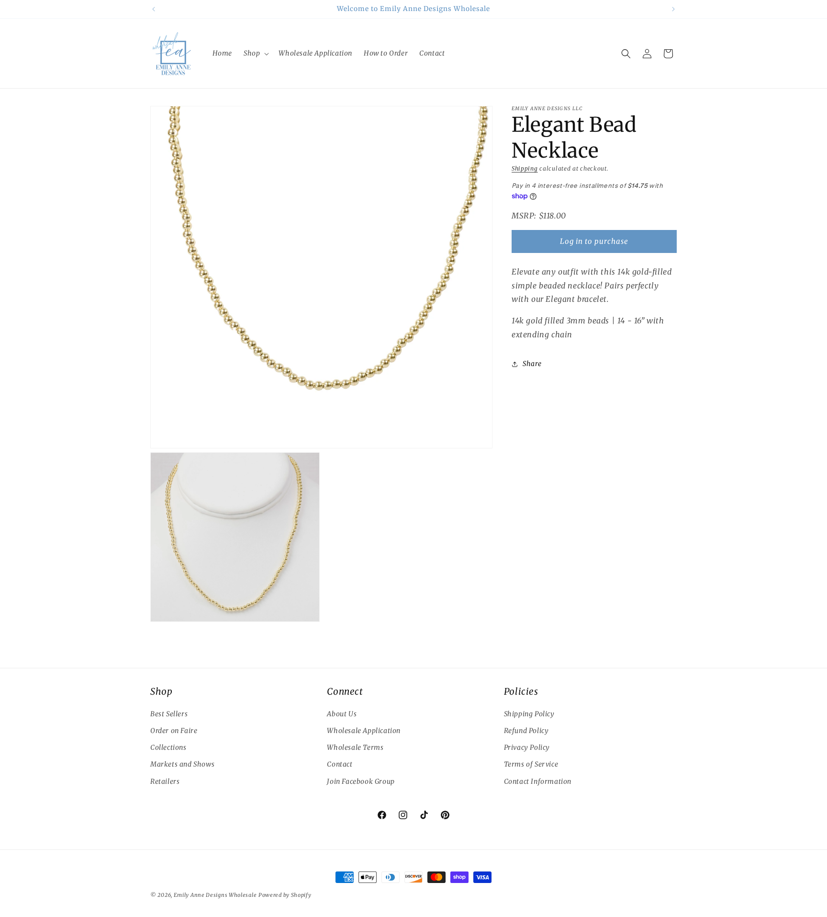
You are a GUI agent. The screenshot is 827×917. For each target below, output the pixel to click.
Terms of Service (531, 764)
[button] (255, 53)
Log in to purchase (594, 241)
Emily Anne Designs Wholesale (215, 895)
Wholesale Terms (355, 747)
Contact (339, 764)
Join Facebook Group (360, 781)
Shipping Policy (529, 714)
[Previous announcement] (153, 9)
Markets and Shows (182, 764)
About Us (342, 714)
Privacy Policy (527, 747)
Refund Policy (526, 730)
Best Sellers (169, 714)
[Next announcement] (673, 9)
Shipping (525, 168)
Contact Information (537, 781)
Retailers (164, 781)
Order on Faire (173, 730)
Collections (168, 747)
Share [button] (532, 363)
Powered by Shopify (285, 895)
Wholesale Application (364, 730)
